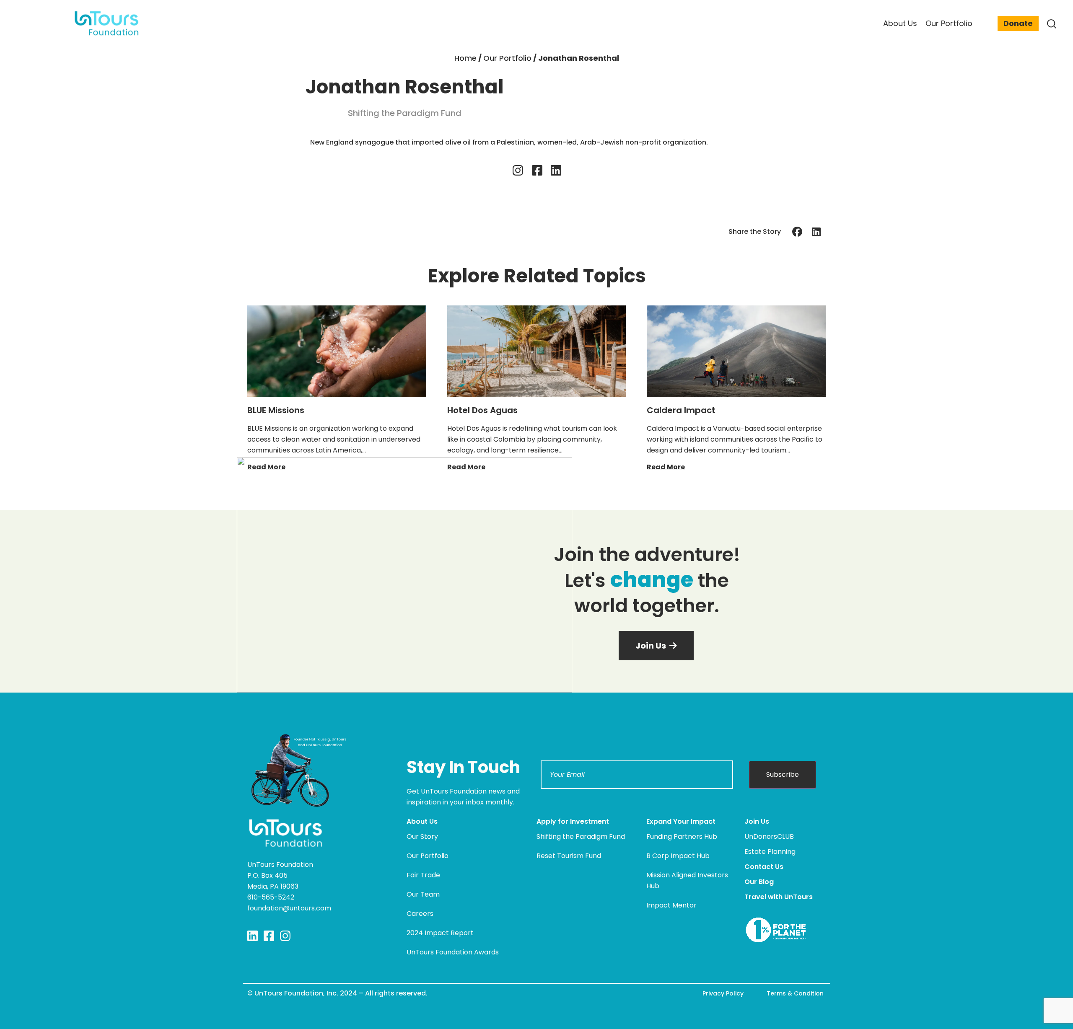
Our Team (423, 894)
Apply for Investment (572, 821)
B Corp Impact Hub (678, 856)
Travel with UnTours (778, 897)
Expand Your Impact (680, 821)
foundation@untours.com (289, 908)
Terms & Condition (795, 993)
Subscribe (782, 774)
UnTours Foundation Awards (453, 952)
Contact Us (763, 866)
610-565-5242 (270, 897)
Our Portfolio (507, 58)
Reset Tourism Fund (568, 856)
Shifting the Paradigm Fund (580, 836)
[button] (797, 231)
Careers (420, 913)
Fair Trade (423, 875)
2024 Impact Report (440, 933)
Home (465, 58)
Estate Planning (770, 851)
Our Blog (759, 882)
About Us (422, 821)
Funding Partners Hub (681, 836)
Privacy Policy (723, 993)
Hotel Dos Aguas (482, 410)
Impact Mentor (671, 905)
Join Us (756, 821)
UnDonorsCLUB (769, 836)
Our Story (422, 836)
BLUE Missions (275, 410)
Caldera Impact (681, 410)
